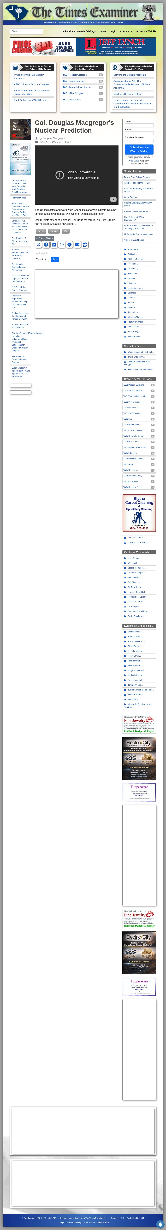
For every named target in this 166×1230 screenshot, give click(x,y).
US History (133, 470)
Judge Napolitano (136, 670)
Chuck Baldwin (134, 646)
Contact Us (126, 31)
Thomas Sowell (135, 637)
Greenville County (136, 436)
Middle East (133, 425)
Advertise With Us (146, 31)
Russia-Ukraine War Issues (136, 211)
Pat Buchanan (134, 661)
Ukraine (54, 231)
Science (131, 307)
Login (113, 31)
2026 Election (134, 413)
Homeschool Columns (138, 597)
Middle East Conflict (137, 447)
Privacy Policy (134, 160)
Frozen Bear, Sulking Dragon (137, 177)
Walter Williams (135, 632)
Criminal (131, 278)
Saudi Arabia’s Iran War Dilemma (30, 100)
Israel (130, 464)
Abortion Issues (135, 336)
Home (103, 31)
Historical (132, 283)
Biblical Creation (135, 459)
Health (131, 302)
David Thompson (135, 601)
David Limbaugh (135, 680)
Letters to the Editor (136, 542)
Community (133, 269)
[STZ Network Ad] (20, 129)
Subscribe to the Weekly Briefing (139, 149)
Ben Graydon (134, 577)
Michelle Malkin (135, 651)
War (65, 231)
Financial (132, 298)
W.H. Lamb (133, 442)
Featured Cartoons (136, 322)
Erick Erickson (134, 666)
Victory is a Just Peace (134, 240)
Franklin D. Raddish (136, 592)
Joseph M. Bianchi (136, 568)
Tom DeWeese (134, 685)
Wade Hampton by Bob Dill (140, 352)
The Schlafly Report (136, 641)
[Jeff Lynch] (83, 46)
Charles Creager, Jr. (136, 573)
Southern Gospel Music (138, 611)
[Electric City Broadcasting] (139, 758)
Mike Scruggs (76, 93)
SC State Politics (135, 259)
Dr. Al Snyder (133, 606)
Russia (41, 231)
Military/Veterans (135, 288)
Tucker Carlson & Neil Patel (140, 690)
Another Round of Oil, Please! (137, 183)
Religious (132, 264)
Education (132, 273)
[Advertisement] (77, 294)
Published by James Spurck (140, 369)
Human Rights (134, 331)
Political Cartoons (78, 74)
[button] (38, 245)
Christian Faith (134, 487)
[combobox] (26, 31)
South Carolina (76, 81)
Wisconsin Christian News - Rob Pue (138, 705)
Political (131, 254)
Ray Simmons (134, 582)
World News (133, 327)
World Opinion (130, 197)
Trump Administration (80, 87)
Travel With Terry (135, 357)
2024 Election (134, 249)
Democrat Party (135, 476)
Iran (130, 419)
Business (132, 293)
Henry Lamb (133, 656)
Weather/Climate (135, 317)
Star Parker (133, 699)
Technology (133, 312)
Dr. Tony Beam (134, 587)
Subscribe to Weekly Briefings (79, 31)
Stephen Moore (135, 695)
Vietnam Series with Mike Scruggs (137, 363)
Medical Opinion (135, 675)
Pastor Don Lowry (136, 616)
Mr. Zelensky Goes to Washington (139, 234)
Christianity (133, 481)
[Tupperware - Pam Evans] (139, 792)
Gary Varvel (75, 99)
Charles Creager (135, 430)
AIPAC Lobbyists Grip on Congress (31, 84)
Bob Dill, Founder (135, 538)
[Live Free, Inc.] (20, 159)
